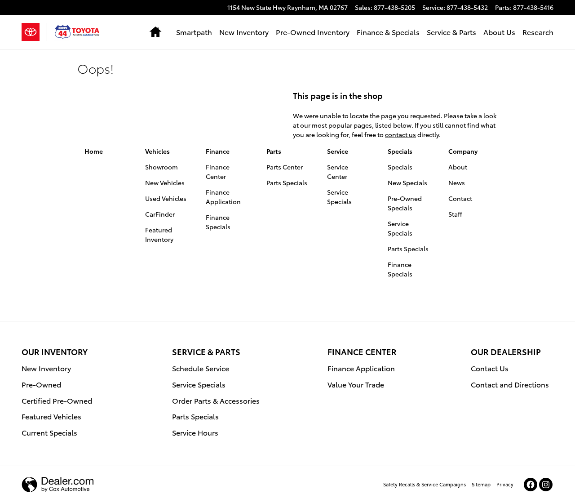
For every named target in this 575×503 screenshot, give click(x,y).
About (457, 166)
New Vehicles (165, 182)
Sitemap (481, 484)
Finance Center (218, 171)
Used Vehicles (165, 198)
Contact (460, 198)
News (456, 182)
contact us (400, 134)
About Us (499, 32)
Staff (455, 213)
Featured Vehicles (51, 416)
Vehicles (157, 151)
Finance (218, 151)
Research (537, 32)
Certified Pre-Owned (57, 400)
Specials (400, 151)
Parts (273, 151)
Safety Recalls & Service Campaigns (424, 484)
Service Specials (339, 196)
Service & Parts (451, 32)
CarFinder (160, 213)
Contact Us (490, 368)
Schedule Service (200, 368)
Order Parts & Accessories (216, 400)
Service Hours (195, 432)
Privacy (504, 484)
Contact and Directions (510, 384)
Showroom (161, 166)
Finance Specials (218, 222)
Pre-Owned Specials (405, 203)
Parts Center (284, 166)
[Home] (34, 32)
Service (337, 151)
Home (93, 151)
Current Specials (49, 432)
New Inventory (244, 32)
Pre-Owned (41, 384)
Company (463, 151)
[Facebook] (530, 484)
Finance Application (223, 196)
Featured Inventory (159, 234)
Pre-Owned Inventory (312, 32)
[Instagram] (546, 484)
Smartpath (194, 32)
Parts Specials (286, 182)
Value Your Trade (355, 384)
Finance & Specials (388, 32)
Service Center (337, 171)
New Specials (407, 182)
